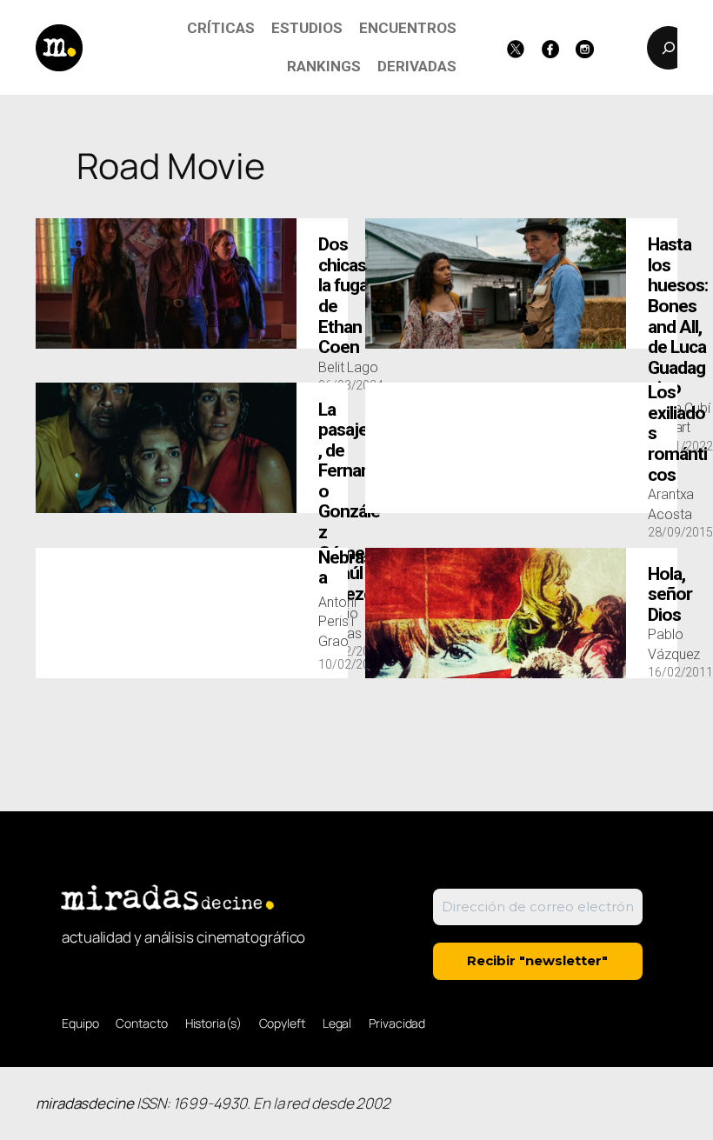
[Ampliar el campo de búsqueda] (668, 48)
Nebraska (349, 568)
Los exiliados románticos (677, 433)
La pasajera (350, 502)
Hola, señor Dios (670, 594)
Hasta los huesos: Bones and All (678, 316)
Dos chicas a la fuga (348, 296)
